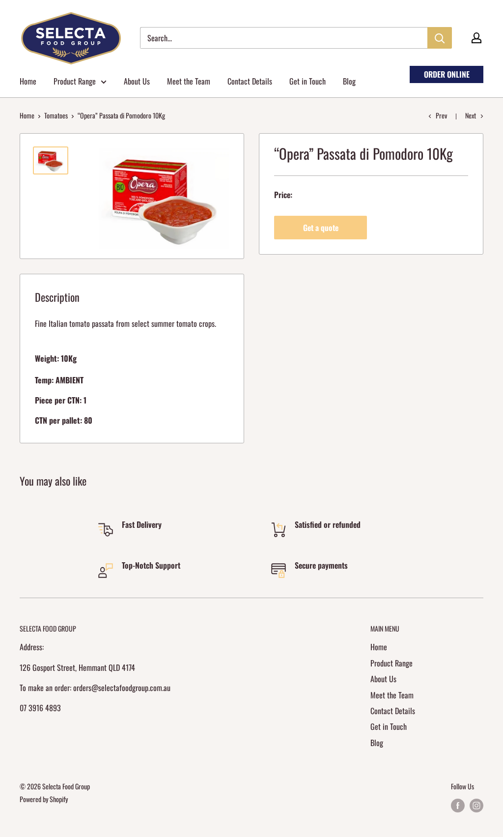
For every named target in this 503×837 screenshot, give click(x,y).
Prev (441, 115)
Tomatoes (56, 115)
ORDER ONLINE (447, 74)
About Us (137, 81)
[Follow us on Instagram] (476, 806)
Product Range (75, 81)
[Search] (439, 38)
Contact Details (249, 81)
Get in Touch (307, 81)
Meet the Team (188, 81)
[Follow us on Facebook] (458, 806)
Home (28, 81)
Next (470, 115)
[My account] (476, 37)
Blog (349, 81)
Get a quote (320, 227)
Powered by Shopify (44, 799)
